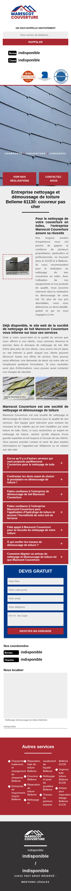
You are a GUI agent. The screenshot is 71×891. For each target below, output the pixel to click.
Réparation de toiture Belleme (32, 789)
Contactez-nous (53, 178)
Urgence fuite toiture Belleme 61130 (63, 776)
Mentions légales (35, 882)
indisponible (29, 53)
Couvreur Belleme (32, 778)
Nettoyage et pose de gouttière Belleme (48, 783)
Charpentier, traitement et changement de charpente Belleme (16, 770)
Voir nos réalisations (19, 178)
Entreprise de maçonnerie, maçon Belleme (16, 793)
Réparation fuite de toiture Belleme (32, 765)
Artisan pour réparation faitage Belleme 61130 (63, 796)
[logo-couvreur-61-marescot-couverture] (26, 12)
